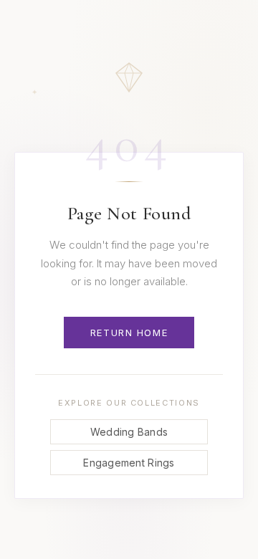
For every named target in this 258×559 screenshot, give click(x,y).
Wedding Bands (129, 432)
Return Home (129, 332)
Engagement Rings (128, 463)
